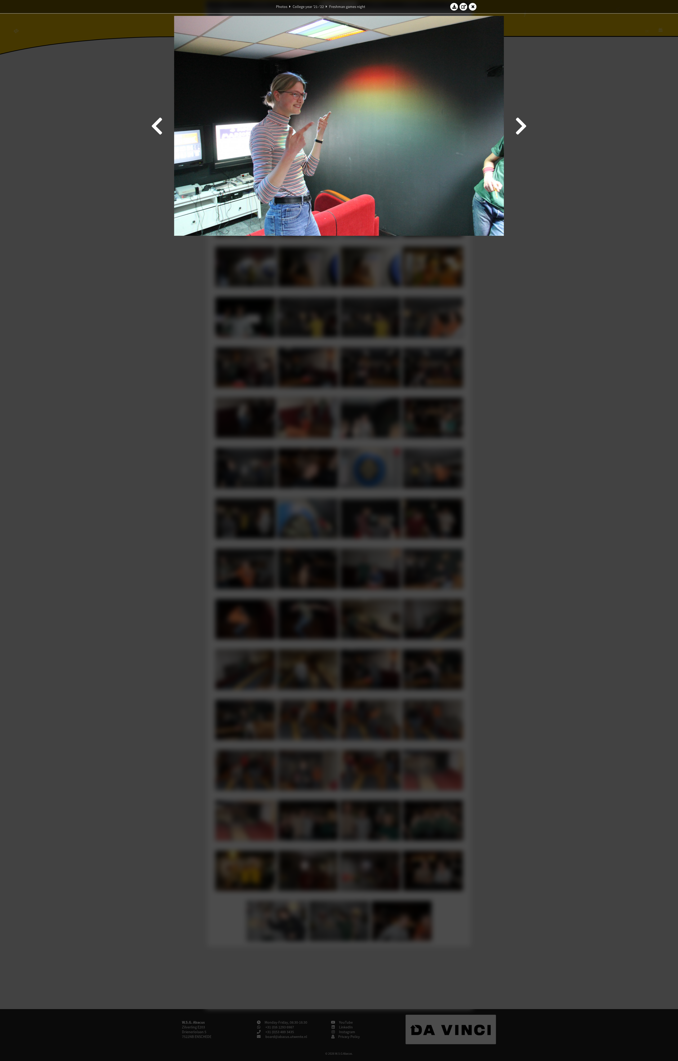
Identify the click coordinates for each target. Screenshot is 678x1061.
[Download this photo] (454, 7)
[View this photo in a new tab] (463, 7)
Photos (281, 6)
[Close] (473, 7)
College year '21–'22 (308, 6)
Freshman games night (347, 6)
